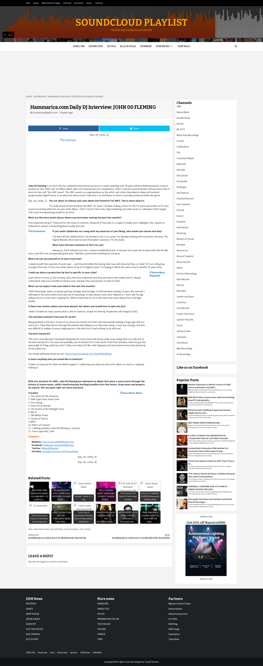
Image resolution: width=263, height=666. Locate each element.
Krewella (181, 221)
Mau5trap (181, 233)
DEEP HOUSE (32, 613)
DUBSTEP (31, 623)
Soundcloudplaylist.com (45, 112)
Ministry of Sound (185, 238)
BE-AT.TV (181, 129)
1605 (28, 3)
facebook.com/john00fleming (58, 445)
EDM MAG (184, 46)
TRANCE (101, 634)
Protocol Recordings (187, 273)
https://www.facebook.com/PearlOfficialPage (88, 353)
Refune (180, 285)
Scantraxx (181, 302)
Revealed (181, 290)
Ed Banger (182, 187)
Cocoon (180, 140)
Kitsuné (180, 210)
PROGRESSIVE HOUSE (108, 618)
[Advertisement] (131, 71)
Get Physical (183, 192)
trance (87, 529)
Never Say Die (183, 261)
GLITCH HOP (32, 639)
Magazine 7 (140, 661)
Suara (179, 325)
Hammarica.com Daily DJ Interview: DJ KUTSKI (141, 536)
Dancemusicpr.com (177, 613)
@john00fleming (50, 448)
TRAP (100, 639)
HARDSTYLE (103, 608)
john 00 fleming (71, 529)
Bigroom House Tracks (179, 603)
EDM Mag (173, 623)
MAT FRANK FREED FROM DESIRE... (204, 422)
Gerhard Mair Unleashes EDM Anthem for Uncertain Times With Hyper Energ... (208, 449)
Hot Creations (183, 204)
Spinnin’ (146, 46)
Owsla (179, 267)
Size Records (183, 308)
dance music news (41, 529)
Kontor (89, 3)
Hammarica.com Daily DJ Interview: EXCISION (57, 536)
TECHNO (101, 629)
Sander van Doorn (185, 296)
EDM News (163, 46)
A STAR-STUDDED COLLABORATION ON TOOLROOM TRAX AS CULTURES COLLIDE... (208, 437)
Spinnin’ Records (185, 319)
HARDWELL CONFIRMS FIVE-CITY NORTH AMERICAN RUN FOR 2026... (207, 488)
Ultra (111, 46)
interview (59, 529)
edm (52, 529)
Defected (67, 3)
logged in (44, 561)
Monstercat (182, 250)
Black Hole (128, 46)
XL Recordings (183, 354)
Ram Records (183, 279)
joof (81, 529)
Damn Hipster (175, 608)
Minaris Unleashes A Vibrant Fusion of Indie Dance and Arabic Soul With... (209, 386)
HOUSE (101, 613)
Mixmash (181, 244)
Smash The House (185, 313)
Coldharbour (183, 146)
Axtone (36, 3)
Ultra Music (182, 342)
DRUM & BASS (33, 618)
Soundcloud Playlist (131, 22)
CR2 (178, 152)
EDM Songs (173, 629)
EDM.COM (79, 46)
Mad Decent (182, 227)
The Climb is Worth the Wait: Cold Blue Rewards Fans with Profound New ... (211, 475)
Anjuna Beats (183, 112)
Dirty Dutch (78, 3)
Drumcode (96, 46)
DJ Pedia (172, 618)
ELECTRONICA (33, 634)
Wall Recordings (184, 348)
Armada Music (183, 117)
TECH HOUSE (104, 623)
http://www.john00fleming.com (58, 441)
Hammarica (174, 634)
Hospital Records (185, 198)
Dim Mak (181, 169)
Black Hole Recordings (51, 3)
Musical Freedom (185, 256)
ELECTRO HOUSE (34, 629)
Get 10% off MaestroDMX (206, 523)
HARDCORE (102, 603)
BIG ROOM (31, 603)
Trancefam (173, 639)
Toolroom (99, 3)
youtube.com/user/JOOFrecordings (60, 451)
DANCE (29, 608)
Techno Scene (183, 331)
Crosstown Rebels (185, 158)
